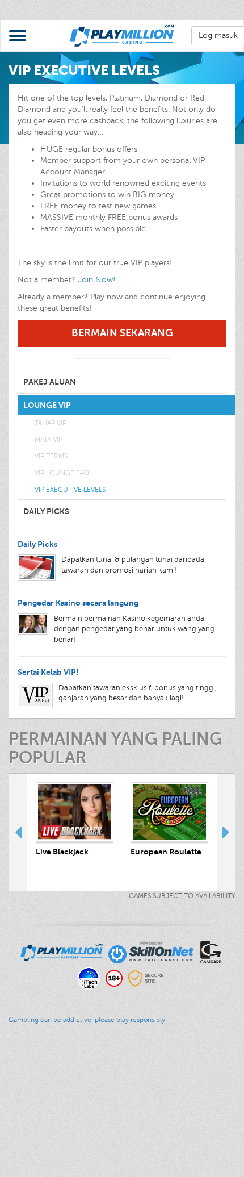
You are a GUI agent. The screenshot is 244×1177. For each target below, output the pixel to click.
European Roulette (166, 851)
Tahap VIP (50, 423)
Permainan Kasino (33, 1083)
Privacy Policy (24, 1140)
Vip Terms (51, 456)
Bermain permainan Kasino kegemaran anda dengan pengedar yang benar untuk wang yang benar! (134, 629)
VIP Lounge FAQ (62, 473)
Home (11, 1072)
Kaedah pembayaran (37, 1117)
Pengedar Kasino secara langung (78, 602)
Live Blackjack (62, 851)
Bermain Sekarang (122, 333)
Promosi (15, 1094)
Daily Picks (37, 544)
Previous (18, 832)
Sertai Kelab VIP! (48, 672)
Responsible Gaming (37, 1128)
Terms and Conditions (39, 1151)
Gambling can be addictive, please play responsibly (87, 1020)
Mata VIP (48, 440)
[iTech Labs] (88, 977)
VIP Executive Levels (70, 490)
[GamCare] (210, 951)
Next (226, 832)
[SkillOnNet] (151, 951)
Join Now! (96, 280)
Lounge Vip (20, 1106)
